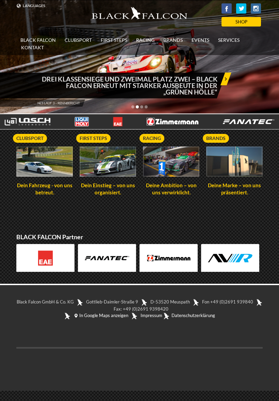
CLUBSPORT (78, 40)
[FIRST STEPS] (108, 161)
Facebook (226, 8)
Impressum (151, 315)
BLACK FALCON (38, 40)
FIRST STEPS (114, 40)
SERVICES (229, 40)
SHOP (241, 21)
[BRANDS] (234, 161)
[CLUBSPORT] (44, 161)
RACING (145, 40)
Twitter (241, 8)
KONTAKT (32, 47)
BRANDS (173, 40)
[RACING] (171, 161)
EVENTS (200, 40)
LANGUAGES (33, 5)
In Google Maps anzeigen (103, 315)
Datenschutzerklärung (193, 315)
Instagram (256, 8)
